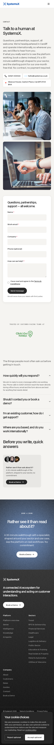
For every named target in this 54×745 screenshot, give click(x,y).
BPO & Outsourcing (37, 624)
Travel (31, 620)
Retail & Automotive (37, 658)
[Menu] (48, 4)
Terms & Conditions (27, 711)
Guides (6, 687)
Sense (6, 624)
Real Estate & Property (38, 654)
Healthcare (34, 633)
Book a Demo (9, 695)
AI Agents (7, 637)
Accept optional (35, 737)
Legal (31, 637)
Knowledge (8, 633)
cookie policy (30, 730)
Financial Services (37, 628)
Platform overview (11, 620)
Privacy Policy (42, 711)
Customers (8, 679)
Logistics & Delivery (37, 641)
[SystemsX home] (11, 4)
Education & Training (38, 649)
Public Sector (34, 645)
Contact (6, 691)
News (5, 683)
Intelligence (8, 628)
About (5, 674)
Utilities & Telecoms (37, 662)
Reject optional (14, 737)
